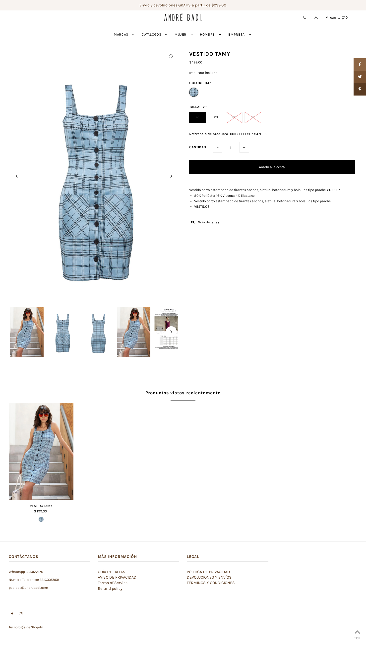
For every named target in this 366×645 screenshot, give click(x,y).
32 (253, 117)
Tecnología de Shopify (26, 627)
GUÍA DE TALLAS (111, 571)
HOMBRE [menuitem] (207, 34)
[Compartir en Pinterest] (360, 89)
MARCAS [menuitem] (121, 34)
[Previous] (16, 176)
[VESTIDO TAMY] (41, 451)
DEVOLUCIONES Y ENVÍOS (209, 577)
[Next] (171, 176)
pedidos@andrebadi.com (28, 588)
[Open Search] (305, 17)
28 (216, 117)
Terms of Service (112, 582)
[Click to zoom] (171, 56)
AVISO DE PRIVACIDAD (117, 577)
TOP (357, 638)
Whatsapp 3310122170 (26, 572)
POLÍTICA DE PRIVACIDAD (208, 571)
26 (197, 117)
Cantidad (197, 147)
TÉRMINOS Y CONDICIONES (211, 582)
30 (234, 117)
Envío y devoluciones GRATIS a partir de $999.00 (182, 5)
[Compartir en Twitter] (360, 77)
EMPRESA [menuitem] (236, 34)
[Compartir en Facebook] (360, 64)
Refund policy (110, 588)
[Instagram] (20, 614)
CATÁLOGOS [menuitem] (151, 34)
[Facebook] (12, 614)
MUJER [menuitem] (180, 34)
